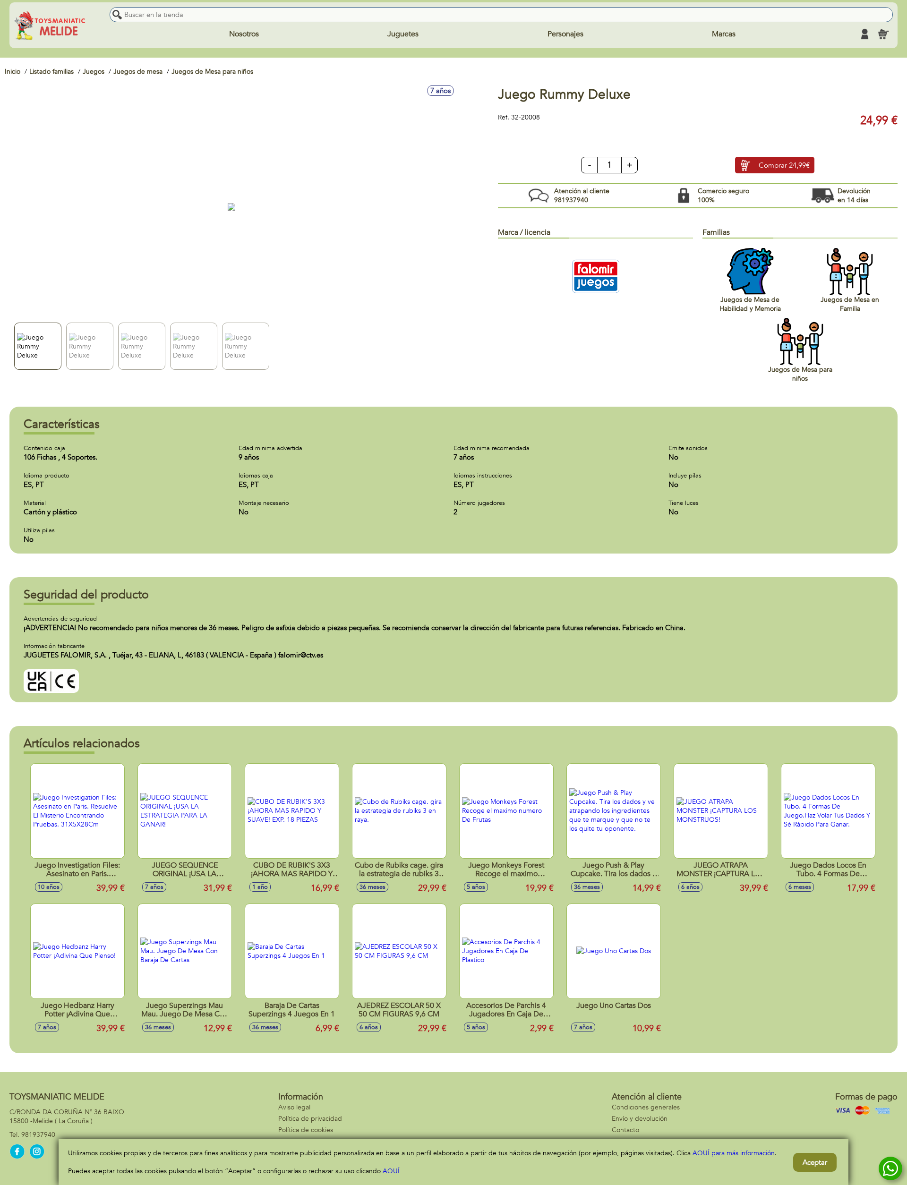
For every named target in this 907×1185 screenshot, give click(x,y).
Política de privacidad (310, 1118)
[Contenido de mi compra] (883, 34)
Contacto (625, 1129)
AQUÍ (391, 1171)
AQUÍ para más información (734, 1153)
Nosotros (244, 34)
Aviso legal (294, 1107)
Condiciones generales (646, 1107)
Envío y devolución (639, 1118)
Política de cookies (305, 1129)
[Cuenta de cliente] (864, 34)
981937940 (38, 1134)
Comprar (784, 165)
